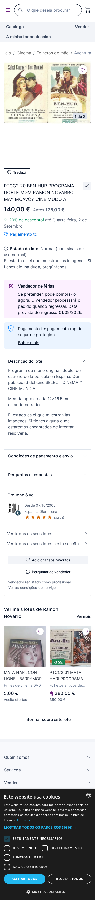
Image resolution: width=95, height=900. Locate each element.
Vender (82, 26)
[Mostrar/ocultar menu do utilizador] (7, 10)
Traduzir (20, 172)
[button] (47, 361)
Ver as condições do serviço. (32, 587)
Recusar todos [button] (69, 879)
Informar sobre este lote (47, 719)
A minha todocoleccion (28, 36)
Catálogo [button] (15, 26)
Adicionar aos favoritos (51, 560)
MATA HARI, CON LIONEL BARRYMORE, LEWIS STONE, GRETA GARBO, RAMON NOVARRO (24, 676)
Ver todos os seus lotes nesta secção (43, 543)
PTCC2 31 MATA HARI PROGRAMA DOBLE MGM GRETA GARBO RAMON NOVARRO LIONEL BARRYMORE (69, 676)
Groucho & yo (20, 494)
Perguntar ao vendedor (51, 572)
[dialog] (47, 844)
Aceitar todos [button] (24, 879)
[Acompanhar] (82, 69)
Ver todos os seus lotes (29, 533)
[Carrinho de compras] (88, 10)
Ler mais (23, 820)
